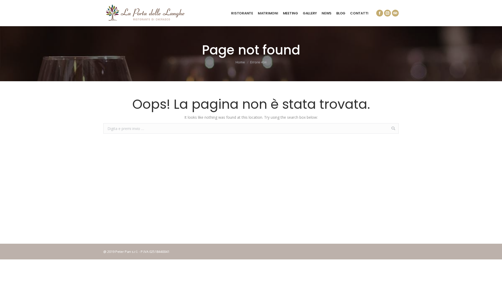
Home (240, 62)
